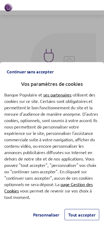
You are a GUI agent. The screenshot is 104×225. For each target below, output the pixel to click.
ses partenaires (57, 94)
